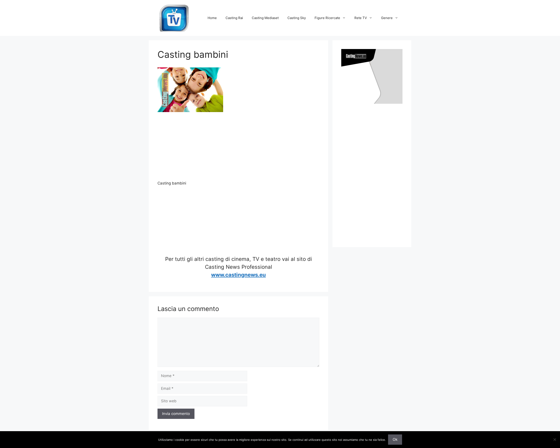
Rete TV (360, 18)
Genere (387, 18)
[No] (554, 439)
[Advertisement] (238, 150)
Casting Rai (234, 18)
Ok (395, 439)
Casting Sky (296, 18)
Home (212, 18)
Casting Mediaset (265, 18)
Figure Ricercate (327, 18)
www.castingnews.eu (238, 275)
